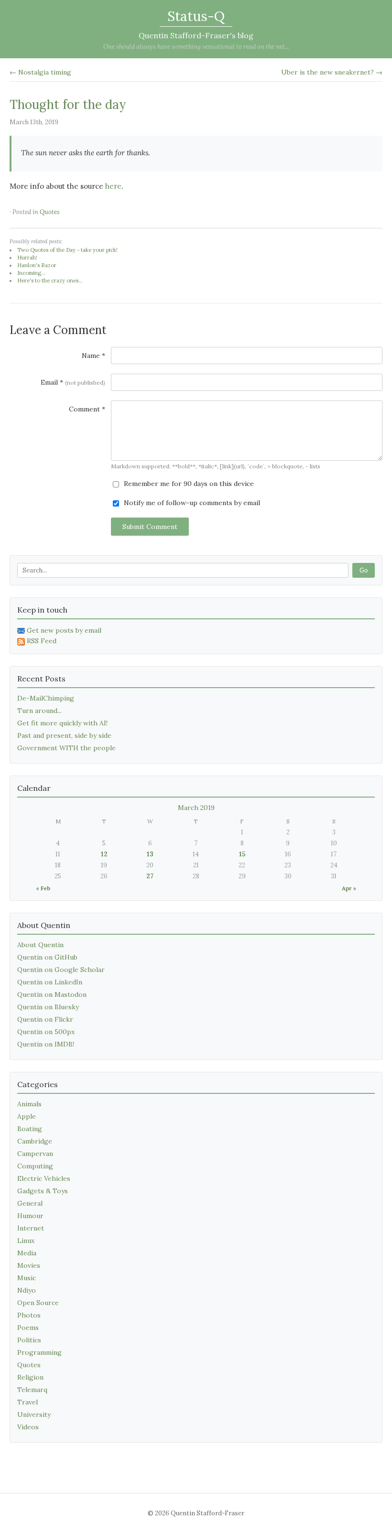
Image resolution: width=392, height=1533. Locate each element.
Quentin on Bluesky (48, 1007)
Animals (29, 1104)
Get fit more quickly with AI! (62, 723)
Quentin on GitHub (47, 957)
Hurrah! (27, 257)
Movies (28, 1265)
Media (26, 1253)
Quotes (50, 212)
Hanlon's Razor (36, 265)
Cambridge (34, 1141)
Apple (26, 1116)
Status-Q (196, 16)
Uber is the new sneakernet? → (331, 72)
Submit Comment (149, 526)
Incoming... (31, 273)
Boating (29, 1128)
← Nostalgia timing (40, 72)
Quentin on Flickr (45, 1019)
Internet (30, 1228)
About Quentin (40, 944)
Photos (29, 1315)
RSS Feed (41, 641)
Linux (25, 1240)
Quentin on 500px (46, 1031)
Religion (30, 1377)
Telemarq (32, 1389)
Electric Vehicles (43, 1178)
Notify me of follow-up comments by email (191, 502)
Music (26, 1278)
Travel (27, 1402)
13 (150, 854)
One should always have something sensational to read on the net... (196, 47)
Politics (29, 1340)
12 (104, 854)
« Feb (43, 888)
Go (363, 570)
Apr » (349, 888)
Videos (28, 1427)
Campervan (35, 1153)
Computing (35, 1166)
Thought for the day (68, 104)
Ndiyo (26, 1290)
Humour (30, 1215)
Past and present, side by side (64, 735)
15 (242, 854)
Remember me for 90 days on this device (188, 483)
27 (149, 876)
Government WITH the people (66, 748)
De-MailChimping (45, 698)
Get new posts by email (64, 630)
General (30, 1203)
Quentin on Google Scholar (61, 969)
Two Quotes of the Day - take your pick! (67, 250)
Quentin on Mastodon (52, 994)
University (34, 1414)
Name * (93, 355)
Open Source (38, 1302)
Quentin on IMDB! (45, 1044)
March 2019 (196, 807)
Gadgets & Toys (42, 1191)
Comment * (87, 409)
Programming (39, 1352)
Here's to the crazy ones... (50, 280)
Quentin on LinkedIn (49, 982)
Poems (28, 1327)
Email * (73, 382)
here (113, 186)
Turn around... (39, 710)
